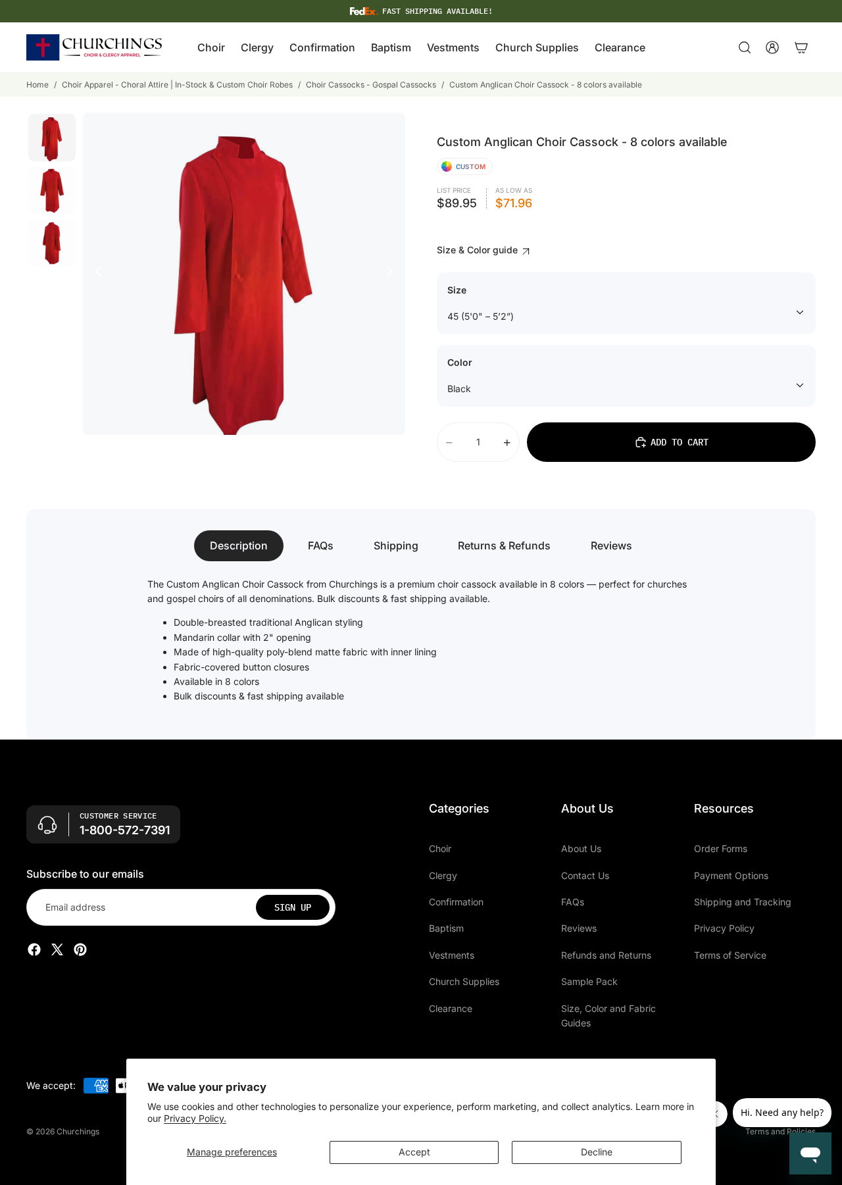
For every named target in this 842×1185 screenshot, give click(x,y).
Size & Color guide (478, 249)
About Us (581, 848)
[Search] (744, 47)
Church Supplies (464, 981)
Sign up (292, 907)
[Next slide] (393, 274)
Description (239, 545)
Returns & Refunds (504, 545)
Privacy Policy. (195, 1118)
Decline (596, 1151)
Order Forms (720, 848)
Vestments (451, 955)
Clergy (443, 874)
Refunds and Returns (606, 955)
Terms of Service (730, 955)
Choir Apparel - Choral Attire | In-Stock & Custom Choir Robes (177, 84)
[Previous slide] (95, 274)
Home (37, 84)
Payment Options (731, 874)
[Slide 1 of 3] (52, 137)
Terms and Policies (780, 1131)
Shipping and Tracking (742, 901)
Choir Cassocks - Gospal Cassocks (371, 84)
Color (459, 362)
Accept (414, 1151)
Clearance (450, 1007)
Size (456, 289)
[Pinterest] (80, 949)
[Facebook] (34, 949)
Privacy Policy (724, 928)
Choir (440, 848)
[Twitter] (57, 949)
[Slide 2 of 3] (52, 190)
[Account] (772, 47)
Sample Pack (589, 981)
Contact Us (585, 874)
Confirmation (456, 901)
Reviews (611, 545)
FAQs (321, 545)
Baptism (446, 928)
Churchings (78, 1131)
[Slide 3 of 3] (52, 242)
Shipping (396, 545)
